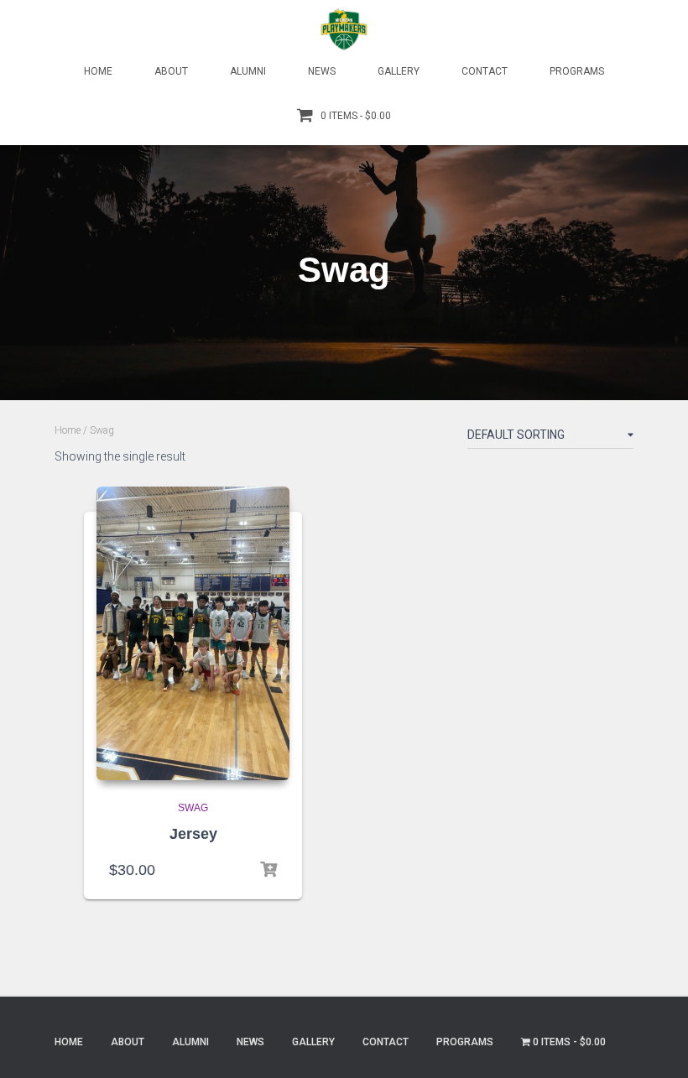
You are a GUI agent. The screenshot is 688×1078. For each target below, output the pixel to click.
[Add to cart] (268, 870)
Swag (193, 808)
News (322, 71)
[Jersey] (192, 633)
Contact (484, 71)
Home (98, 71)
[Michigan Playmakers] (344, 29)
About (171, 71)
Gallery (399, 71)
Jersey (193, 833)
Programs (577, 71)
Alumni (248, 71)
